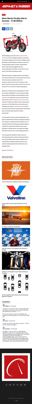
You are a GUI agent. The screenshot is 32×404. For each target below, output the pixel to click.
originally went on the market (21, 99)
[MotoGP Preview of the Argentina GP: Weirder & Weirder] (16, 237)
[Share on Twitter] (7, 28)
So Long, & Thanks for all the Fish (11, 226)
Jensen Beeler (6, 23)
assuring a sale (6, 97)
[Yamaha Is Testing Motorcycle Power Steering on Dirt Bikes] (16, 260)
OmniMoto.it (9, 150)
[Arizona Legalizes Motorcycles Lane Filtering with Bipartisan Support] (16, 283)
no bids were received (19, 106)
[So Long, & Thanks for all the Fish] (16, 215)
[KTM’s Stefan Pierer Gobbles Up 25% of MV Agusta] (16, 170)
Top (16, 400)
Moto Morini (5, 58)
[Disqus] (16, 322)
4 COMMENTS (19, 23)
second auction (23, 55)
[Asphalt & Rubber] (16, 6)
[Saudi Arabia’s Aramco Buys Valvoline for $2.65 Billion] (16, 192)
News (3, 14)
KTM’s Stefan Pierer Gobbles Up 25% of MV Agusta (15, 181)
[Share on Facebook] (3, 28)
